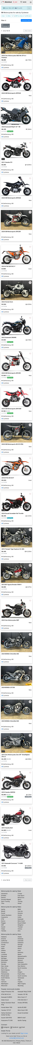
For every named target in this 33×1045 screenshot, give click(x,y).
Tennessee (21, 978)
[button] (3, 44)
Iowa (19, 950)
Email (23, 1027)
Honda (20, 915)
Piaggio (3, 923)
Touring (20, 901)
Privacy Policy (20, 1041)
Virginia (20, 982)
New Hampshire (22, 964)
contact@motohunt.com (16, 1038)
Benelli (3, 911)
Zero (19, 931)
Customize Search (26, 20)
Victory (20, 929)
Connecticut (5, 942)
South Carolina (22, 976)
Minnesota (21, 958)
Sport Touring (5, 901)
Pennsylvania (5, 974)
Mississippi (4, 960)
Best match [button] (28, 30)
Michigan (4, 958)
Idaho (3, 948)
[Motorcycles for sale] (13, 2)
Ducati (3, 913)
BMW (19, 909)
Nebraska (20, 962)
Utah (19, 980)
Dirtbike (3, 895)
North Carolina (22, 968)
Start (29, 8)
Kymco (3, 921)
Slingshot (20, 925)
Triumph (20, 927)
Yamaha (3, 931)
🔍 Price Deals (18, 16)
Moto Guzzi (21, 921)
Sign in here (24, 1033)
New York (4, 968)
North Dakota (5, 970)
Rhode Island (5, 976)
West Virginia (22, 983)
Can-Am (20, 911)
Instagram (6, 1027)
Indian (19, 917)
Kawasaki (20, 919)
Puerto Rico (21, 974)
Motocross (21, 897)
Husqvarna (4, 917)
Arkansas (20, 938)
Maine (19, 954)
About (18, 1043)
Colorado (20, 940)
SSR (2, 925)
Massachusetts (22, 956)
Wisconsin (4, 985)
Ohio (19, 970)
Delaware (20, 942)
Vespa (3, 929)
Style (3, 16)
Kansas (3, 952)
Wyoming (20, 985)
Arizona (3, 938)
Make (9, 16)
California (4, 940)
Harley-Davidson (6, 915)
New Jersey (4, 966)
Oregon (20, 972)
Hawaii (20, 946)
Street (19, 903)
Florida (3, 944)
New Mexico (21, 966)
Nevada (3, 964)
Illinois (19, 948)
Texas (3, 980)
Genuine (20, 913)
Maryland (4, 956)
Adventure (4, 893)
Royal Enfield (22, 923)
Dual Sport (21, 895)
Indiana (3, 950)
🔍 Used (28, 16)
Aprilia (3, 909)
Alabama (3, 937)
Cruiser (20, 893)
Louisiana (4, 954)
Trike (2, 903)
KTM (2, 919)
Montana (3, 962)
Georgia (20, 944)
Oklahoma (4, 972)
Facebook (15, 1027)
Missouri (20, 960)
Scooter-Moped (6, 899)
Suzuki (3, 927)
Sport (19, 899)
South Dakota (5, 978)
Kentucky (20, 952)
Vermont (3, 982)
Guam (3, 946)
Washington (4, 983)
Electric (3, 897)
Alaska (20, 937)
